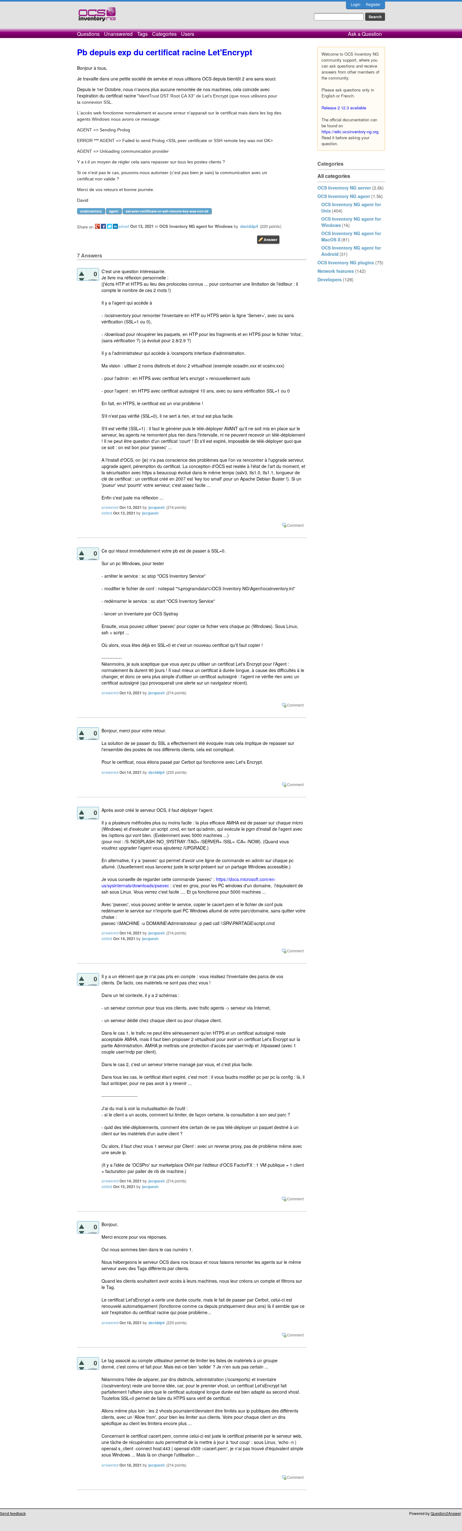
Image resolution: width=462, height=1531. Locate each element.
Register (373, 4)
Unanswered (118, 33)
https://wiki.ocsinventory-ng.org (350, 132)
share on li (115, 226)
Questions (88, 33)
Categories (164, 33)
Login (355, 4)
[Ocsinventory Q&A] (97, 17)
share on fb (103, 226)
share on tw (109, 226)
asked (123, 226)
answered (110, 507)
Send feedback (13, 1513)
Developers (329, 279)
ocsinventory (91, 211)
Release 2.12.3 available (344, 108)
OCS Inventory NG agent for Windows (196, 226)
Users (187, 33)
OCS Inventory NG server (344, 187)
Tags (142, 33)
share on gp (97, 226)
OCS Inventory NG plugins (345, 262)
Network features (335, 271)
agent (113, 211)
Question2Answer (446, 1513)
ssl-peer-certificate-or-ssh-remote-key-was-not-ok (167, 211)
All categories (333, 175)
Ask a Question (365, 33)
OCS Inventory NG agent (343, 196)
